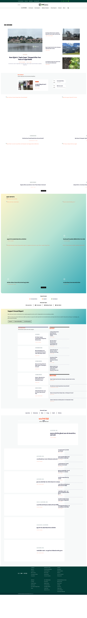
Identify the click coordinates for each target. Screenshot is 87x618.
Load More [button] (44, 190)
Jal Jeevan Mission (60, 594)
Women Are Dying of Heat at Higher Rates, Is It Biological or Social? (40, 365)
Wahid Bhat (48, 50)
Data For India (59, 587)
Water (42, 417)
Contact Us (32, 575)
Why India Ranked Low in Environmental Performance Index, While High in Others (40, 352)
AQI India (58, 589)
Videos (32, 592)
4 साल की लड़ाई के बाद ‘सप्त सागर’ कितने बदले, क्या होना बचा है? (47, 463)
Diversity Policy (46, 578)
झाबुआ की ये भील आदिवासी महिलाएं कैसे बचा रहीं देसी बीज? (16, 239)
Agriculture (29, 305)
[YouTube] (21, 577)
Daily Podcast (33, 589)
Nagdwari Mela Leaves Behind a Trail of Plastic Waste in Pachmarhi (33, 185)
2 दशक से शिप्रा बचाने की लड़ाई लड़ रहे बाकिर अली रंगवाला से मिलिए (47, 509)
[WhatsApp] (18, 577)
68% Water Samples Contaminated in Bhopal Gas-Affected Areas (40, 339)
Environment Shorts (34, 298)
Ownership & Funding (34, 578)
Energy (47, 417)
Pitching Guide (59, 580)
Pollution (59, 417)
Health (53, 417)
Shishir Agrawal (22, 62)
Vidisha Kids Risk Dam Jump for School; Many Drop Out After (40, 392)
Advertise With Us (46, 575)
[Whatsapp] (61, 1)
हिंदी (43, 460)
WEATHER (53, 375)
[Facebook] (66, 1)
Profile (38, 506)
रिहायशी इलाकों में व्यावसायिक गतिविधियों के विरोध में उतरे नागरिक (74, 239)
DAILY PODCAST (21, 74)
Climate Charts (59, 592)
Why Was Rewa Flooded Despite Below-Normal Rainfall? (33, 138)
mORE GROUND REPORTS (21, 327)
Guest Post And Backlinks (48, 573)
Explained (44, 298)
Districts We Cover (47, 594)
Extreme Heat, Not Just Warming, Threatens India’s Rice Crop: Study (54, 351)
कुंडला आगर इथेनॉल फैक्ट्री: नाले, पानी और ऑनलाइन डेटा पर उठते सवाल (48, 486)
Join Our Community (60, 578)
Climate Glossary (33, 587)
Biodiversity (35, 417)
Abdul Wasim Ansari (40, 488)
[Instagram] (65, 1)
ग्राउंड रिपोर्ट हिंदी (44, 423)
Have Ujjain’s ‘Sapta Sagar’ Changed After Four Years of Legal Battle (25, 58)
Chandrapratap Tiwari (33, 140)
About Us (32, 573)
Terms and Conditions (47, 580)
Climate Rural (46, 592)
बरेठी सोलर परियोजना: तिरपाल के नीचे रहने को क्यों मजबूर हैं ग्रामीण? (18, 282)
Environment (38, 305)
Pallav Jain (66, 284)
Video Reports (54, 7)
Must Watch (59, 305)
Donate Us (26, 1)
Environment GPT (36, 1)
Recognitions (33, 580)
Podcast (60, 7)
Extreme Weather (33, 135)
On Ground (31, 7)
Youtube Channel (20, 1)
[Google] (26, 577)
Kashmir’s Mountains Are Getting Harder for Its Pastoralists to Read (40, 379)
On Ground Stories (47, 589)
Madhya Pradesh (33, 182)
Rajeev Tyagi (33, 187)
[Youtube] (68, 1)
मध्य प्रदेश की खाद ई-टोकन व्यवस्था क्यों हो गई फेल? (71, 282)
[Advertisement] (43, 15)
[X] (63, 1)
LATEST (52, 328)
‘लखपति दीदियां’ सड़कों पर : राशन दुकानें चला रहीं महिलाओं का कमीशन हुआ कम (49, 555)
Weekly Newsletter (60, 575)
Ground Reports (55, 298)
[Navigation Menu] (19, 4)
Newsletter (31, 1)
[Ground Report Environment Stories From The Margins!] (43, 4)
